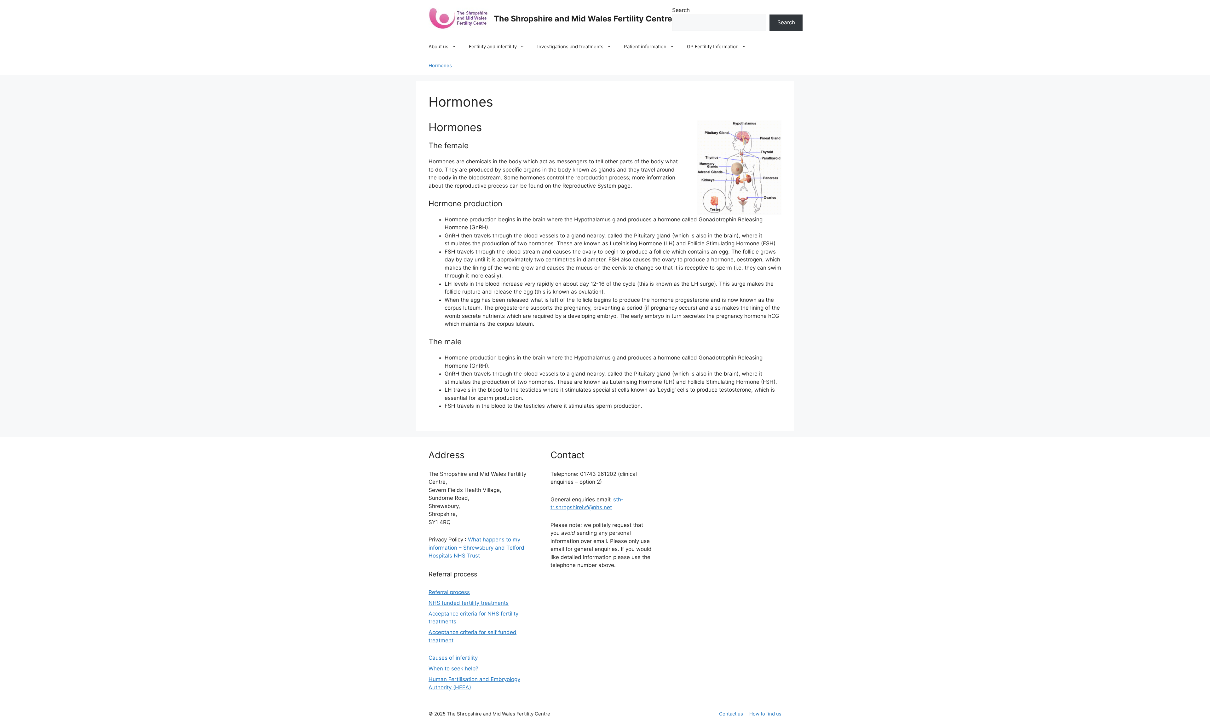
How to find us (765, 714)
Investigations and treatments (570, 47)
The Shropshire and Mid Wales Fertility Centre (583, 18)
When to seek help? (453, 668)
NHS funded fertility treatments (469, 603)
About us (438, 47)
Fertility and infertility (493, 47)
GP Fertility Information (713, 47)
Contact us (731, 714)
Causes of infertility (453, 658)
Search (681, 10)
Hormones (440, 65)
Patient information (645, 47)
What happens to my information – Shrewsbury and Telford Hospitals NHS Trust (476, 547)
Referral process (449, 592)
